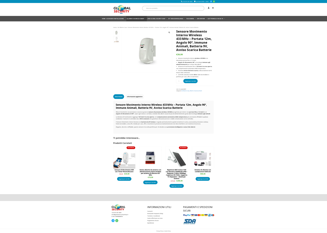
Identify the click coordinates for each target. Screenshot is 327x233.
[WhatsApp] (214, 1)
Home (104, 18)
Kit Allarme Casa (122, 27)
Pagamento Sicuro (153, 220)
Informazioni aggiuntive (134, 96)
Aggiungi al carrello (190, 81)
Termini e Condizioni (153, 216)
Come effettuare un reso (155, 218)
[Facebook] (211, 1)
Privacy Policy (159, 231)
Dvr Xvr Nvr (201, 18)
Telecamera (190, 18)
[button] (169, 32)
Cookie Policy (167, 231)
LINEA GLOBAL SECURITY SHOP (156, 18)
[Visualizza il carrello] (212, 8)
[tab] (118, 96)
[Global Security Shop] (122, 9)
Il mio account (208, 8)
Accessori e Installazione (115, 18)
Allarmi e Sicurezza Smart (135, 18)
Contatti (150, 211)
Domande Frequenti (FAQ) (155, 213)
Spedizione (150, 223)
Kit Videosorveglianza (175, 18)
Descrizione (118, 96)
